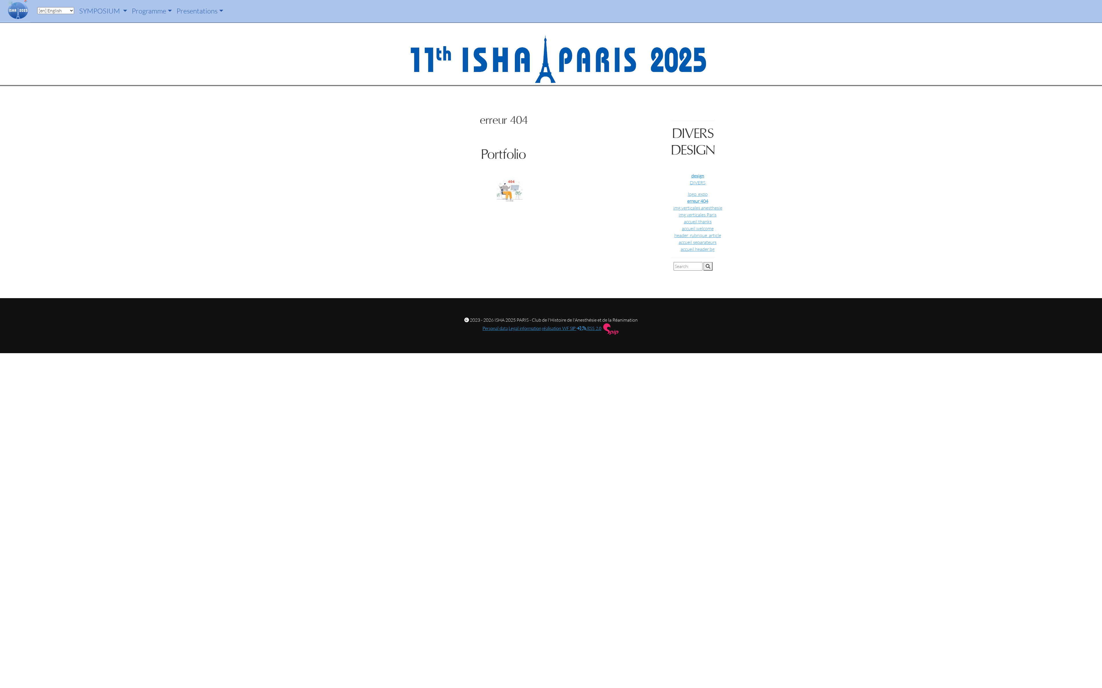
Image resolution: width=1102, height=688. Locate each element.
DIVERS (697, 182)
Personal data (495, 328)
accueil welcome (698, 228)
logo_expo (698, 194)
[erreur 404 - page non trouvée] (508, 190)
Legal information (525, 328)
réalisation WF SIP (559, 328)
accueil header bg (698, 249)
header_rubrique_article (697, 235)
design (697, 176)
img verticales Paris (698, 215)
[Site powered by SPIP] (611, 329)
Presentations (197, 11)
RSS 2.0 (594, 328)
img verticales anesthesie (697, 208)
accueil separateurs (698, 242)
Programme (149, 11)
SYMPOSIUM (100, 11)
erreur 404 (697, 201)
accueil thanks (698, 221)
